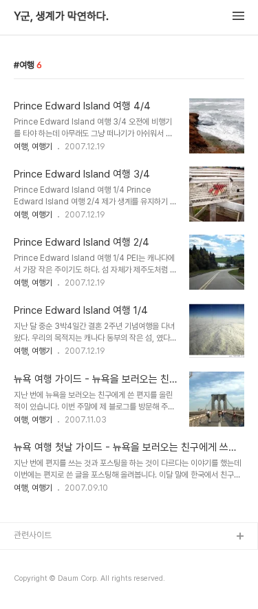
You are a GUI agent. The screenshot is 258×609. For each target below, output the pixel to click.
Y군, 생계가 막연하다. (61, 16)
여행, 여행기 (33, 146)
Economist (35, 559)
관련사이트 (33, 535)
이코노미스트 (37, 581)
